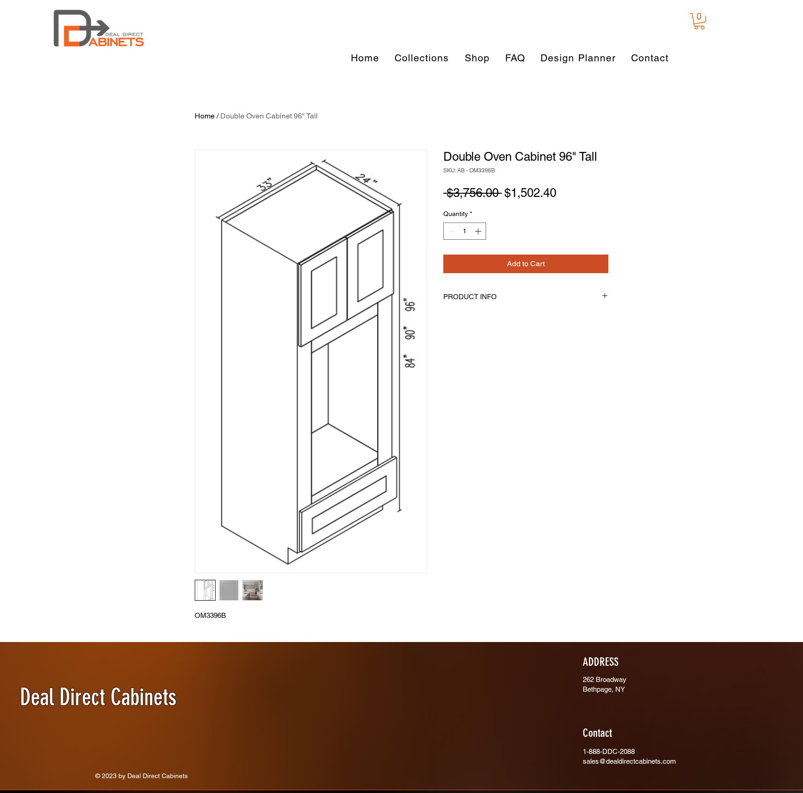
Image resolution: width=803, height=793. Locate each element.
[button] (699, 21)
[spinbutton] (464, 231)
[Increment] (479, 231)
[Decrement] (450, 231)
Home (205, 115)
